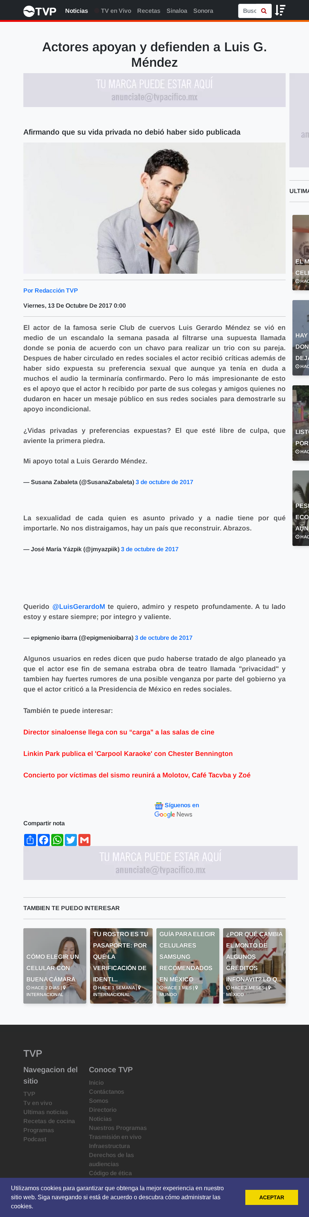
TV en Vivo (115, 11)
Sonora (203, 11)
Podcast (34, 1139)
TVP (29, 1094)
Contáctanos (106, 1091)
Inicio (96, 1082)
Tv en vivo (37, 1103)
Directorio (102, 1110)
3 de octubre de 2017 (164, 482)
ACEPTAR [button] (271, 1197)
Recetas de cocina (49, 1121)
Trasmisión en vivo (115, 1137)
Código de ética (110, 1173)
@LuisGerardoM (78, 606)
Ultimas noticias (45, 1112)
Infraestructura (109, 1146)
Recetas (149, 11)
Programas (38, 1130)
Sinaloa (177, 11)
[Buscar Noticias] (264, 11)
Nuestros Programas (118, 1128)
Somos (99, 1100)
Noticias (76, 11)
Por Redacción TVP (50, 290)
